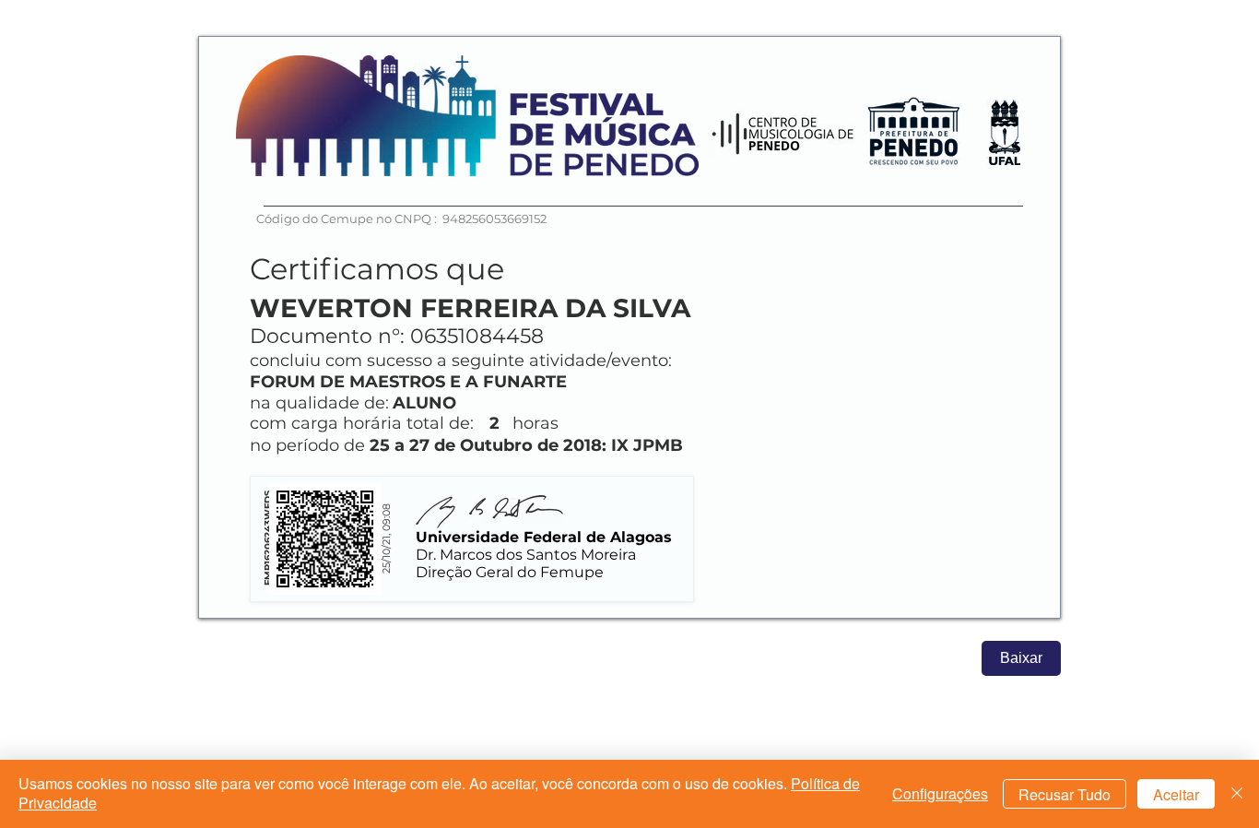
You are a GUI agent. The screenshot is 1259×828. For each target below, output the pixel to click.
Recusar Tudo (1064, 794)
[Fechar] (1237, 794)
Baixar (1021, 658)
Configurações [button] (940, 793)
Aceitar (1176, 794)
